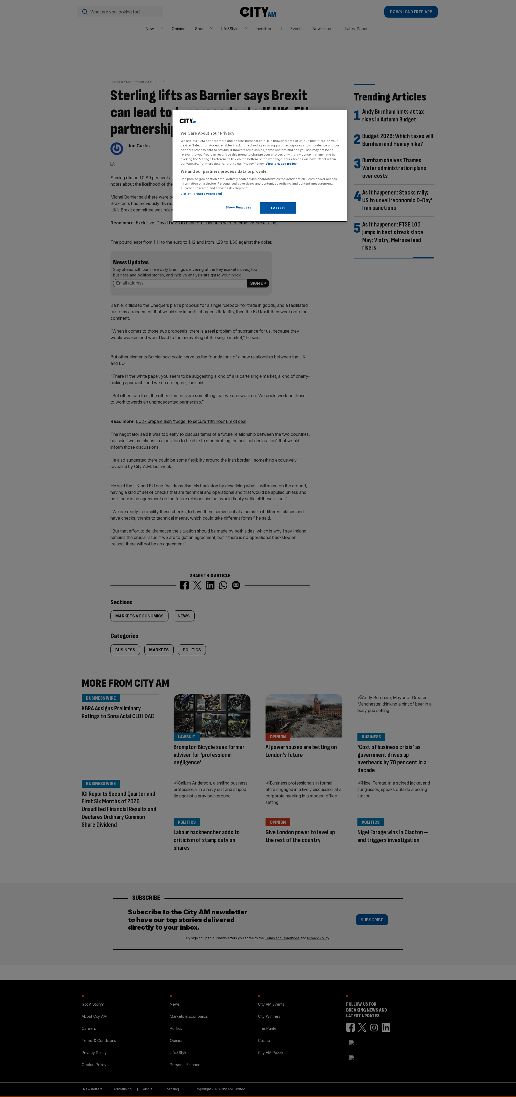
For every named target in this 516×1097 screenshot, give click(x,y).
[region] (260, 166)
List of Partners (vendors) (201, 194)
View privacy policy (281, 164)
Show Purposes (239, 207)
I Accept (278, 208)
